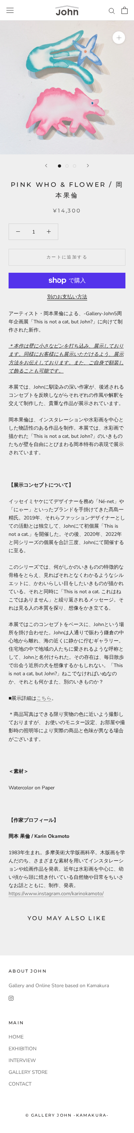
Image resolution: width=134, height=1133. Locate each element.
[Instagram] (11, 998)
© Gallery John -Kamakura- (67, 1115)
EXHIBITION (22, 1048)
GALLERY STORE (28, 1072)
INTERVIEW (22, 1060)
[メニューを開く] (10, 10)
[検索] (112, 10)
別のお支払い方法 (67, 296)
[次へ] (88, 165)
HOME (16, 1037)
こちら (43, 698)
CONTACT (20, 1084)
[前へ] (46, 165)
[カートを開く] (124, 10)
